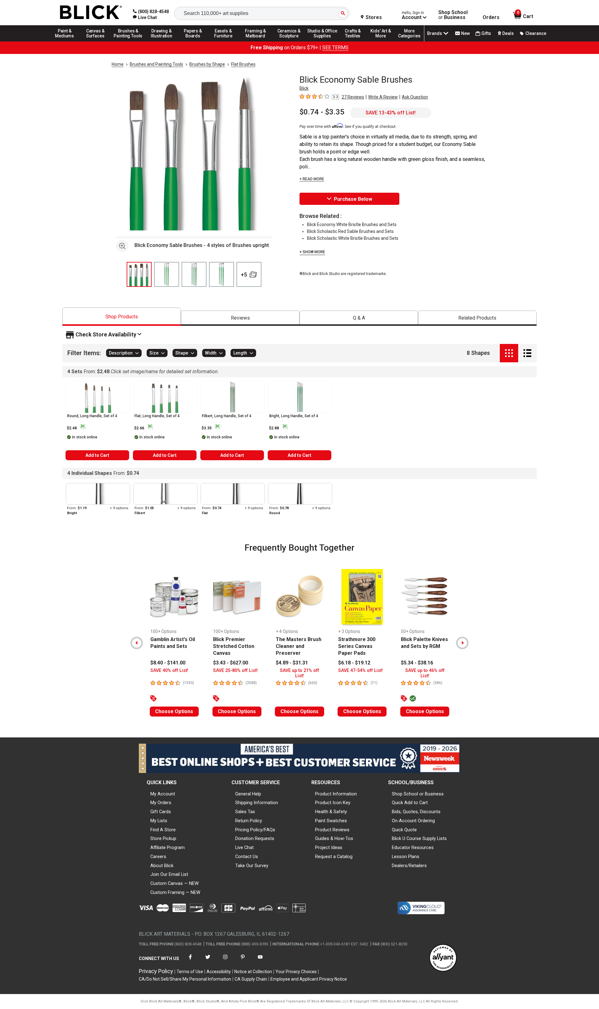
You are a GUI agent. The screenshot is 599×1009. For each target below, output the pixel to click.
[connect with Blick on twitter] (208, 961)
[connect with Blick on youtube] (260, 961)
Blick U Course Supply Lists (419, 838)
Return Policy (248, 820)
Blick (304, 88)
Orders (491, 17)
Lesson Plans (405, 856)
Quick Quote (404, 830)
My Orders (160, 802)
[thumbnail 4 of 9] (221, 274)
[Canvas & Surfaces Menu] (95, 41)
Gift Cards (160, 811)
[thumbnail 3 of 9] (194, 274)
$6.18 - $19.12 (354, 663)
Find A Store (163, 830)
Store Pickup (163, 838)
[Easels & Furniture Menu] (224, 41)
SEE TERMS (335, 48)
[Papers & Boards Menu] (195, 41)
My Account (162, 794)
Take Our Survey (251, 865)
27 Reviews (353, 96)
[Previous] (136, 643)
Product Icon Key (332, 802)
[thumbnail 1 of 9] (139, 274)
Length (240, 353)
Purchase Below (353, 199)
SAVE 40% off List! (169, 670)
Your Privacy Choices (296, 971)
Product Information (336, 794)
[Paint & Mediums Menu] (66, 41)
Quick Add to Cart (410, 802)
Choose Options (174, 711)
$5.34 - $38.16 (417, 663)
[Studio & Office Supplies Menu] (322, 41)
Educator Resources (413, 847)
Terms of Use (190, 971)
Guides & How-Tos (334, 838)
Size (153, 353)
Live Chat (244, 847)
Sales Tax (245, 811)
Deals (508, 33)
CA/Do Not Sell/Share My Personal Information (185, 979)
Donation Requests (254, 838)
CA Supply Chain (251, 979)
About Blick (161, 865)
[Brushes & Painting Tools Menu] (128, 41)
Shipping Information (256, 802)
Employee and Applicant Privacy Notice (308, 979)
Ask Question (415, 96)
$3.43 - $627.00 (230, 663)
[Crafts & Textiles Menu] (355, 41)
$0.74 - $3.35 (322, 112)
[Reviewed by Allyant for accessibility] (443, 958)
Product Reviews (332, 830)
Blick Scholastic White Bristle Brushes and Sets (352, 238)
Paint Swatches (331, 820)
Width (211, 353)
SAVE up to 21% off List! (299, 673)
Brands (434, 33)
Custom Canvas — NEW (174, 883)
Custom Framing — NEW (175, 892)
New (465, 33)
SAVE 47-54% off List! (360, 670)
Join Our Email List (169, 874)
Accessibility (219, 971)
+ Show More (312, 252)
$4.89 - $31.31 (292, 663)
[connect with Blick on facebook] (190, 961)
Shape (181, 353)
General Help (248, 794)
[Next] (462, 643)
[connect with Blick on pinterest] (242, 961)
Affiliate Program (167, 847)
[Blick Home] (91, 12)
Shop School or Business (418, 794)
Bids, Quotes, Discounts (416, 811)
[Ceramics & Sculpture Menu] (289, 41)
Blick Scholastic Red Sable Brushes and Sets (350, 231)
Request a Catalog (334, 856)
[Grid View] (509, 353)
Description (121, 353)
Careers (158, 856)
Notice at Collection (253, 971)
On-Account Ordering (413, 820)
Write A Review (383, 96)
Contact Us (246, 856)
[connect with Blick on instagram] (225, 961)
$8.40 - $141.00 (167, 663)
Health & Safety (331, 811)
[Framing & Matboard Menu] (255, 41)
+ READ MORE (312, 179)
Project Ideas (328, 847)
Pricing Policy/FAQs (255, 830)
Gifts (486, 33)
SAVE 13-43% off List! (391, 113)
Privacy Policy (156, 971)
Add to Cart (97, 455)
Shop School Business (453, 15)
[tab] (121, 316)
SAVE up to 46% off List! (425, 673)
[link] (145, 17)
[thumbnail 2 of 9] (166, 274)
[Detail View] (527, 353)
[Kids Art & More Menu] (383, 41)
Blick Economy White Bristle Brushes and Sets (352, 224)
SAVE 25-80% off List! (235, 670)
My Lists (158, 820)
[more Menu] (409, 41)
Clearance (535, 33)
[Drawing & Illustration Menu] (161, 41)
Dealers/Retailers (409, 865)
